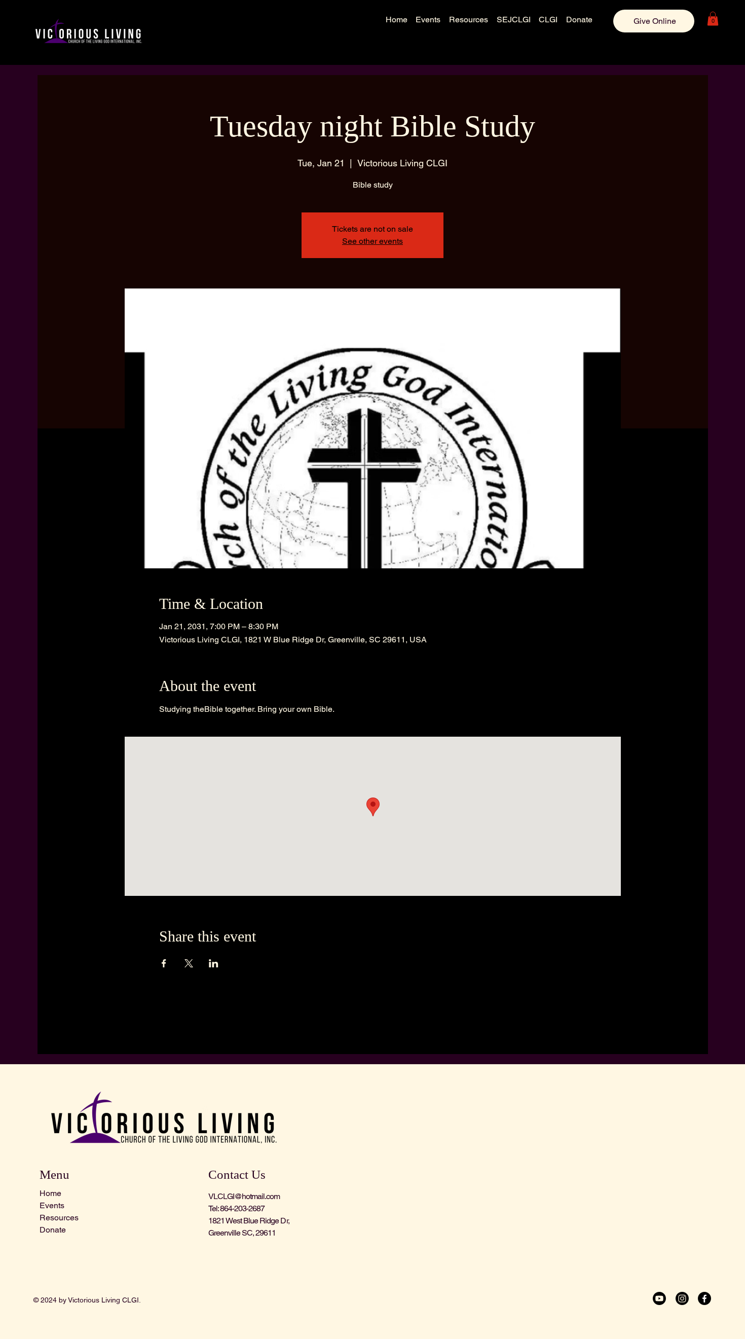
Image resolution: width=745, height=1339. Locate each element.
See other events (372, 241)
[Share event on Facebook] (164, 963)
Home (50, 1193)
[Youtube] (659, 1298)
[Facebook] (704, 1298)
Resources (59, 1217)
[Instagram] (682, 1298)
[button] (713, 18)
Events (52, 1205)
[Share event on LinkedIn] (213, 963)
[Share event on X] (189, 963)
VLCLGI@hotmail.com (244, 1196)
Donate (53, 1230)
